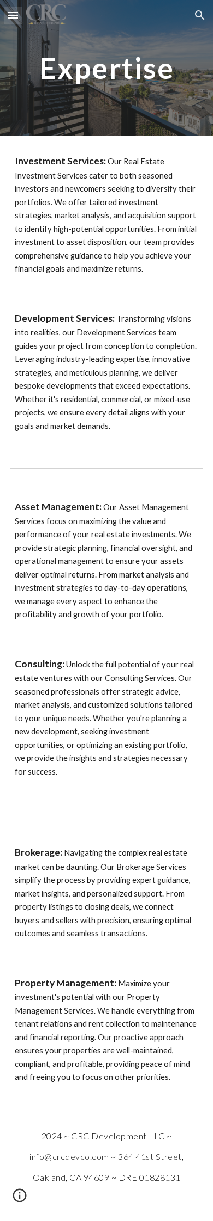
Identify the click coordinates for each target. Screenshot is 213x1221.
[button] (13, 15)
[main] (106, 68)
